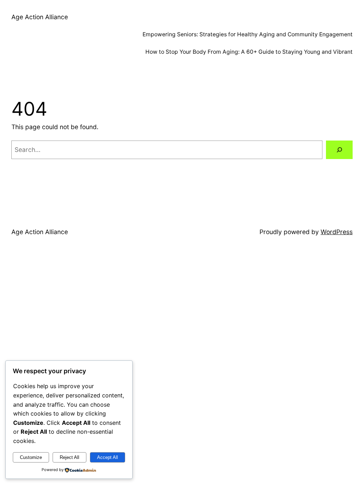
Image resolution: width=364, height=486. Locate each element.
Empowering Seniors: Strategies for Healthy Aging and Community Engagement (248, 34)
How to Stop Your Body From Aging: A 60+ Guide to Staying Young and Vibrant (249, 51)
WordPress (337, 232)
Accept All (107, 457)
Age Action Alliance (39, 17)
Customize (31, 457)
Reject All (69, 457)
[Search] (339, 150)
